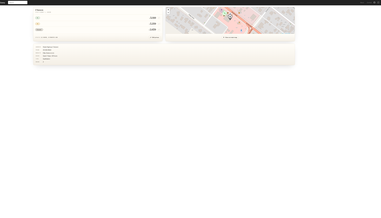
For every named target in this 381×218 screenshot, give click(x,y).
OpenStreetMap (287, 33)
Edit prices (155, 37)
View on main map (231, 37)
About (362, 2)
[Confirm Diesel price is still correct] (158, 29)
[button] (230, 17)
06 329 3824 (47, 50)
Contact (369, 2)
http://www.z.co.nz (48, 53)
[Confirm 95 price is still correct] (158, 23)
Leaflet (282, 33)
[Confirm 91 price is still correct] (158, 18)
